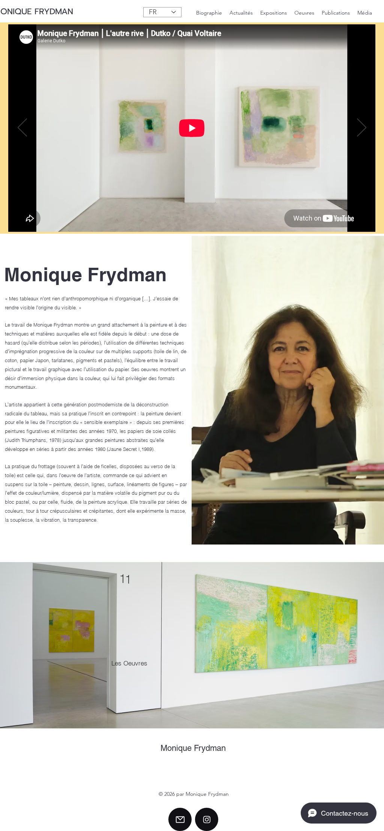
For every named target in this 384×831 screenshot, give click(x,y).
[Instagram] (206, 819)
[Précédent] (22, 128)
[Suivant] (361, 128)
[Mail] (180, 819)
